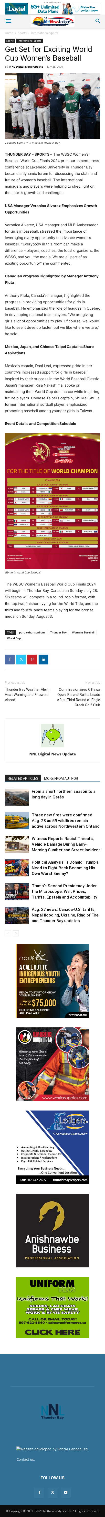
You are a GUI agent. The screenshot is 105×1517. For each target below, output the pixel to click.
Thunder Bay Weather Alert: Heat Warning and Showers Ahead (27, 694)
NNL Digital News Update (26, 66)
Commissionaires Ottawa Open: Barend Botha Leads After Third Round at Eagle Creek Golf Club (78, 697)
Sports (22, 33)
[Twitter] (21, 659)
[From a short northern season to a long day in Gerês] (17, 797)
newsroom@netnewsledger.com (62, 1459)
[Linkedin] (43, 659)
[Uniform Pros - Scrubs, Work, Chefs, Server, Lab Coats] (52, 1307)
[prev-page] (8, 933)
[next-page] (16, 933)
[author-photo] (52, 747)
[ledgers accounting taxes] (52, 1147)
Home (9, 33)
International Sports (44, 33)
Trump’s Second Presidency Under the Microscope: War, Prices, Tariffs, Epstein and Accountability (64, 891)
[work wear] (52, 1064)
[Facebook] (10, 659)
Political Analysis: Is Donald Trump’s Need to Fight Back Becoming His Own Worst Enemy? (65, 868)
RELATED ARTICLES (23, 779)
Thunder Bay (58, 632)
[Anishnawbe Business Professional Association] (52, 1230)
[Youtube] (66, 1493)
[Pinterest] (32, 659)
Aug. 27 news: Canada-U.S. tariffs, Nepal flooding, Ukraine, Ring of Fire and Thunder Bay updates (65, 915)
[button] (8, 21)
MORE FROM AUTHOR (61, 779)
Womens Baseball (83, 632)
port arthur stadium (32, 632)
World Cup (14, 638)
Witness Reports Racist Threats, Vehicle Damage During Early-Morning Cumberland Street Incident (66, 844)
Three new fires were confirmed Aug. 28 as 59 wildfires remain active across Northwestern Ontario (66, 820)
